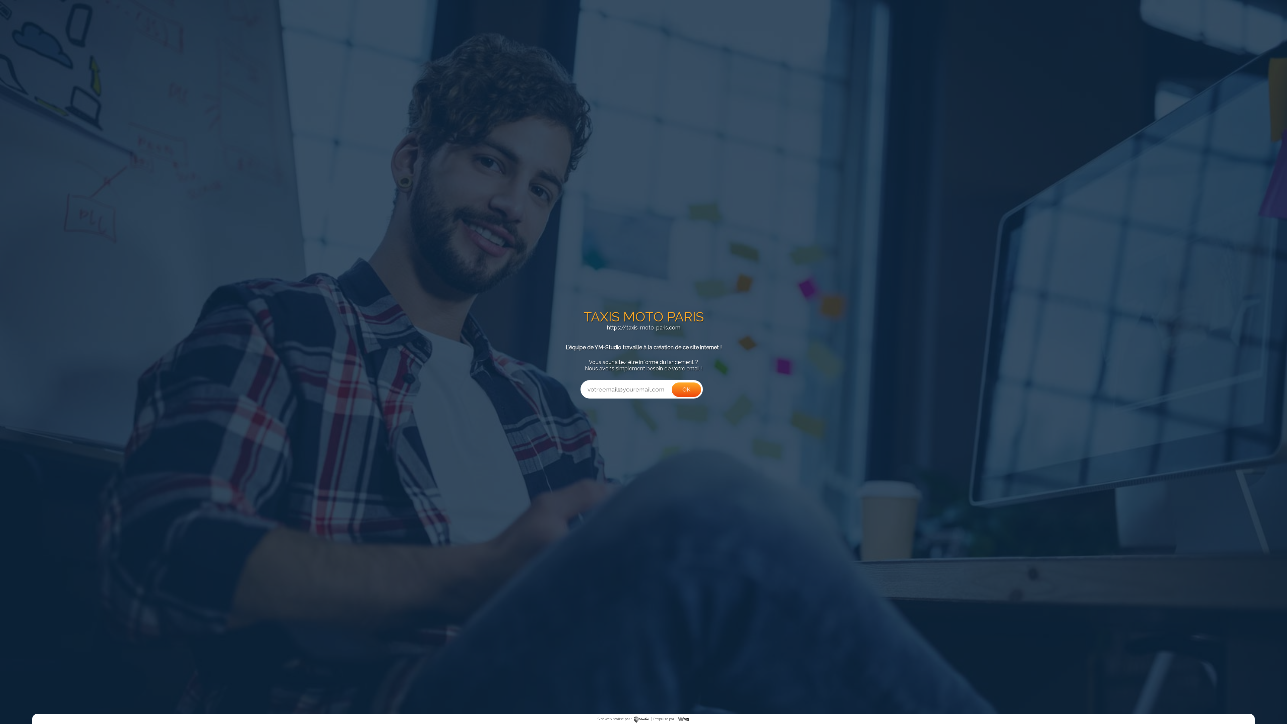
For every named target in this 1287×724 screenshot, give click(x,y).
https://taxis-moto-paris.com (643, 327)
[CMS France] (683, 719)
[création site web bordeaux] (641, 719)
